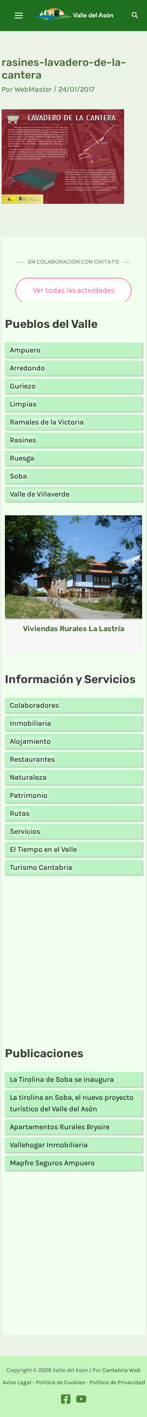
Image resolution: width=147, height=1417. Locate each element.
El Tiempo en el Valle (43, 849)
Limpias (23, 403)
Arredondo (27, 367)
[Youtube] (81, 1399)
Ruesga (22, 458)
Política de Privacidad (117, 1382)
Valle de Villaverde (39, 494)
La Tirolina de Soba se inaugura (62, 1079)
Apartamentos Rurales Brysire (59, 1126)
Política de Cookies (60, 1382)
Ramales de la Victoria (47, 421)
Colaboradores (34, 705)
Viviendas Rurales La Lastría (73, 628)
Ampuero (25, 349)
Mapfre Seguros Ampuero (52, 1162)
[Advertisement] (73, 962)
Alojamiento (30, 741)
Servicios (25, 831)
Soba (18, 476)
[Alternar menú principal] (18, 15)
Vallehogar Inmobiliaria (49, 1144)
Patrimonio (28, 795)
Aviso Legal (16, 1382)
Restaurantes (32, 759)
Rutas (19, 813)
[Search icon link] (135, 16)
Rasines (23, 440)
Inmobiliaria (30, 723)
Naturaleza (28, 777)
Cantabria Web (121, 1370)
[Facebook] (65, 1399)
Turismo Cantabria (41, 867)
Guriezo (23, 385)
